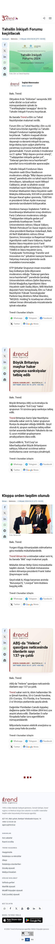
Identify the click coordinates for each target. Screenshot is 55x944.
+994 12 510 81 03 (9, 822)
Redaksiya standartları (11, 864)
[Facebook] (10, 908)
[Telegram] (28, 908)
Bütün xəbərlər (27, 86)
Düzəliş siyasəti (8, 868)
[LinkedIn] (34, 908)
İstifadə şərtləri (8, 882)
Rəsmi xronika (8, 842)
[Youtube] (22, 908)
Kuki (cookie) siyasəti (10, 894)
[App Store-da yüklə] (12, 920)
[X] (16, 908)
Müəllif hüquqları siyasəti (12, 890)
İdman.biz (21, 556)
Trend (23, 117)
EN (22, 940)
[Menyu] (50, 18)
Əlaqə (4, 860)
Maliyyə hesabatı (9, 872)
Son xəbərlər (7, 838)
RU (32, 940)
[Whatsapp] (4, 908)
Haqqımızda (7, 852)
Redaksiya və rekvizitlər (11, 856)
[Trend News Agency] (9, 800)
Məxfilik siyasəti (8, 886)
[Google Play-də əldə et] (34, 920)
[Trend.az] (10, 18)
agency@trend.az (8, 825)
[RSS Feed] (39, 908)
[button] (4, 44)
